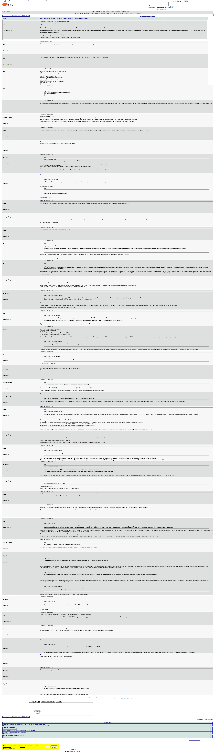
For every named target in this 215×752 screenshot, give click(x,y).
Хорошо (48, 747)
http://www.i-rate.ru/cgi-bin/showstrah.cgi (70, 37)
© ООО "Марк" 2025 (73, 749)
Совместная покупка (118, 13)
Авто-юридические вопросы (38, 0)
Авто (81, 13)
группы (134, 13)
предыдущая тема (151, 16)
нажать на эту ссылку (34, 704)
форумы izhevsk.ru (194, 740)
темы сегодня (128, 13)
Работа (93, 13)
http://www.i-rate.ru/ (45, 37)
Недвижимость (87, 13)
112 (26, 15)
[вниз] (214, 14)
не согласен (54, 747)
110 (22, 15)
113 (29, 15)
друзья (139, 13)
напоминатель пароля (161, 9)
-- (40, 21)
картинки (103, 11)
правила (94, 11)
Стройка (103, 13)
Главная (29, 0)
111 (24, 15)
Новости (76, 13)
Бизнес (98, 13)
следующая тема (143, 16)
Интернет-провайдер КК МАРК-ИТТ (72, 751)
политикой (22, 747)
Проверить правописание (47, 701)
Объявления (109, 13)
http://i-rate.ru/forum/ (55, 37)
